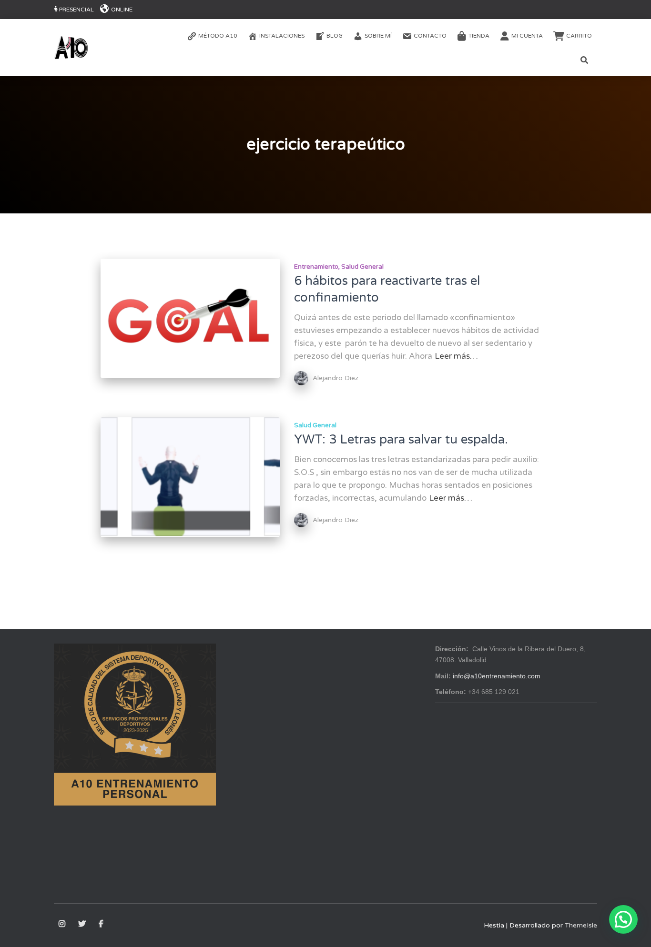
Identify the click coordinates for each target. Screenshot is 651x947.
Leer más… (456, 356)
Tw (82, 924)
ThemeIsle (581, 925)
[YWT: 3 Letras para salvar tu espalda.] (190, 477)
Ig (62, 924)
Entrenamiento (316, 267)
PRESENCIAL (76, 9)
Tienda (478, 35)
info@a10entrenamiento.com (496, 676)
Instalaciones (282, 35)
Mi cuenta (527, 35)
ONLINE (121, 9)
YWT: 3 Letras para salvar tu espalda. (401, 439)
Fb (102, 924)
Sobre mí (378, 35)
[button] (623, 919)
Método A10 (217, 35)
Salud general (362, 267)
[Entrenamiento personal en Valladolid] (71, 48)
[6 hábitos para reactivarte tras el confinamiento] (190, 318)
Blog (334, 35)
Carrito (579, 35)
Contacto (430, 35)
